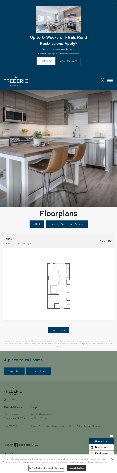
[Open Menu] (110, 80)
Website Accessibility (57, 426)
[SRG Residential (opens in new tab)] (21, 445)
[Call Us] (102, 80)
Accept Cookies (76, 468)
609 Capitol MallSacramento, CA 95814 (14, 416)
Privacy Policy (37, 426)
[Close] (112, 459)
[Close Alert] (114, 3)
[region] (58, 463)
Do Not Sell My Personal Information (86, 426)
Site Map (35, 431)
